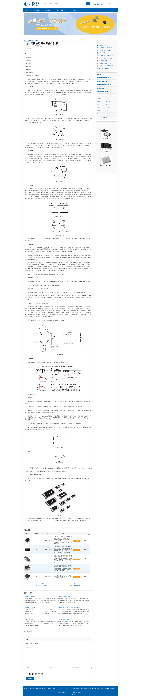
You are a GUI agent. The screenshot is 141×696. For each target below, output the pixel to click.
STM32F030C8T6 (106, 138)
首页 (60, 692)
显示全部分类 (106, 117)
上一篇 (42, 583)
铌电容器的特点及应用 (102, 81)
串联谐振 (61, 688)
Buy (77, 540)
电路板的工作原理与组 (41, 585)
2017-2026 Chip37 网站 (71, 694)
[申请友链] (109, 3)
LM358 (37, 568)
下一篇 (75, 583)
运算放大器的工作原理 (104, 52)
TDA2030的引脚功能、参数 (105, 58)
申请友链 (75, 692)
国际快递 (102, 688)
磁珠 (98, 104)
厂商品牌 (37, 10)
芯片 (98, 114)
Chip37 (34, 46)
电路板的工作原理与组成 (105, 63)
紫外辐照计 (49, 688)
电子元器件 (74, 10)
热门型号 (64, 692)
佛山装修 (97, 688)
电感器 (98, 107)
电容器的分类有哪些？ (76, 585)
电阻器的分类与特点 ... (30, 608)
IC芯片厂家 (72, 688)
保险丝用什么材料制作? (104, 68)
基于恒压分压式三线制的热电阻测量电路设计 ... (69, 608)
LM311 (37, 540)
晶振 (107, 110)
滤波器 (108, 104)
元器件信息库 (60, 10)
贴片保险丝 (32, 688)
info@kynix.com (98, 3)
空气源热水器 (66, 688)
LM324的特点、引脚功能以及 (106, 55)
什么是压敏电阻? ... (29, 619)
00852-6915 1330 (99, 4)
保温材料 (107, 688)
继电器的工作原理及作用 (105, 45)
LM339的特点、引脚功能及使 (106, 65)
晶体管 (108, 107)
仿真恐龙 (44, 688)
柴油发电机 (55, 688)
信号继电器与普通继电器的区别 (104, 84)
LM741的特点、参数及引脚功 (106, 47)
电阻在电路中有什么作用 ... (64, 596)
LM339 (37, 549)
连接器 (77, 688)
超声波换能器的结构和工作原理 (104, 77)
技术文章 (47, 10)
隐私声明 (69, 692)
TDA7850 (106, 151)
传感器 (85, 688)
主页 (27, 10)
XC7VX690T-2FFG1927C (106, 165)
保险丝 (108, 114)
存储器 (98, 110)
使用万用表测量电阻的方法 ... (64, 619)
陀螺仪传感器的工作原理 (102, 91)
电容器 (98, 101)
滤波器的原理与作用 (103, 60)
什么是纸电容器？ (101, 88)
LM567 (37, 576)
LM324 (37, 558)
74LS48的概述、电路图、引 (105, 50)
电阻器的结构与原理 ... (30, 596)
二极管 (81, 688)
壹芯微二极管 (91, 688)
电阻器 (36, 40)
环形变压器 (38, 688)
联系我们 (80, 692)
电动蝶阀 (112, 688)
